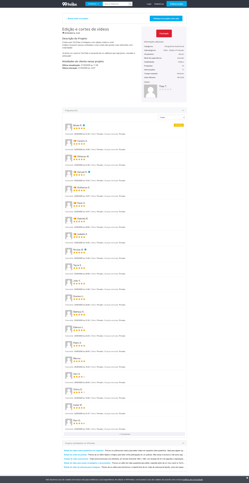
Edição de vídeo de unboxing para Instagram (82, 467)
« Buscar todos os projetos (77, 18)
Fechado (164, 33)
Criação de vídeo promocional (76, 459)
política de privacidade (193, 479)
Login (149, 4)
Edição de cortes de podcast (75, 454)
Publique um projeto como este (166, 18)
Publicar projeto (176, 4)
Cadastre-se (159, 4)
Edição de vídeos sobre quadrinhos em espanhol (83, 450)
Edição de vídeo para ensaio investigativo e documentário (87, 463)
